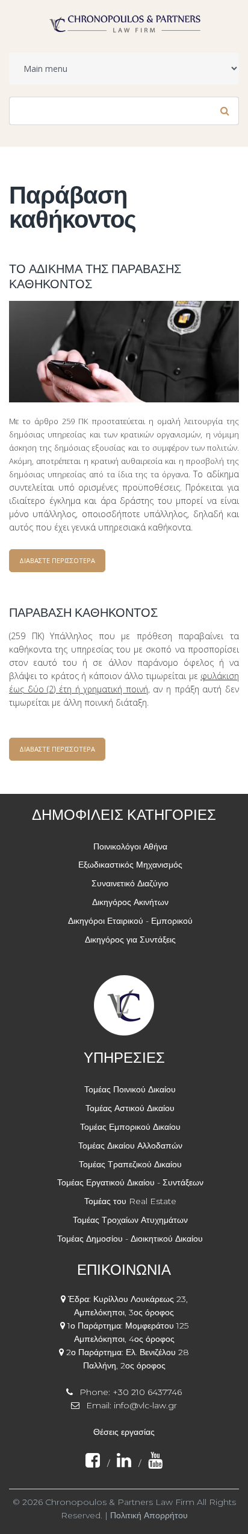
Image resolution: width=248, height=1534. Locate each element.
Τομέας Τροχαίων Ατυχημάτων (130, 1219)
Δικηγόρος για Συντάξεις (130, 939)
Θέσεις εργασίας (124, 1431)
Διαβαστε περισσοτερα (62, 564)
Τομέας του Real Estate (130, 1201)
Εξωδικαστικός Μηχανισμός (130, 864)
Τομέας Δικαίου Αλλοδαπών (130, 1145)
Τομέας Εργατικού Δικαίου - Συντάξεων (130, 1182)
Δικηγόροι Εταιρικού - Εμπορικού (130, 920)
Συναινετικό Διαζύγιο (130, 883)
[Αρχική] (124, 19)
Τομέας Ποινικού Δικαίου (130, 1089)
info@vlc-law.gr (145, 1405)
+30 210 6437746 (147, 1392)
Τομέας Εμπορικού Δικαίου (130, 1126)
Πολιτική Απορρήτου (149, 1515)
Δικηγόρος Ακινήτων (130, 902)
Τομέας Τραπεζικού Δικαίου (130, 1164)
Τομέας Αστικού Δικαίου (130, 1108)
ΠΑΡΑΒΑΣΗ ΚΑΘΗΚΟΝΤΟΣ (83, 612)
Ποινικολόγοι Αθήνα (130, 846)
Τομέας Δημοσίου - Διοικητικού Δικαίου (130, 1238)
